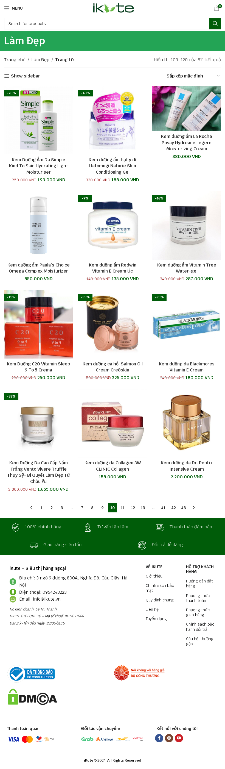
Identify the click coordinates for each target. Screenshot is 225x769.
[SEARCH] (215, 23)
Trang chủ (15, 60)
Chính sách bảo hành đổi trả (200, 627)
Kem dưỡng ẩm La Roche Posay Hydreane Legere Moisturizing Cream (186, 143)
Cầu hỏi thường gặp (199, 641)
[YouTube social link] (179, 738)
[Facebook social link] (159, 738)
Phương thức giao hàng (198, 612)
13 (143, 507)
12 (133, 507)
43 (183, 507)
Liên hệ (152, 609)
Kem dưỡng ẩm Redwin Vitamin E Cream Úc (112, 268)
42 (173, 507)
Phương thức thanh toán (198, 598)
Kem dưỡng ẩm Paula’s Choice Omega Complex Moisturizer (38, 268)
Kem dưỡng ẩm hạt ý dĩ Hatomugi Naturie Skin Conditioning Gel (112, 166)
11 (123, 507)
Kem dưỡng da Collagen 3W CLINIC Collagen (113, 466)
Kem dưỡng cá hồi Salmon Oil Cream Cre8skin (113, 367)
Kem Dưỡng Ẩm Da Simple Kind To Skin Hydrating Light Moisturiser (38, 166)
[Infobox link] (40, 527)
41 (163, 507)
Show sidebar (25, 76)
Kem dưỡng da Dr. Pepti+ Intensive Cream (187, 466)
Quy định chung (160, 600)
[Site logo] (112, 8)
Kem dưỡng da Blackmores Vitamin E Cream (187, 367)
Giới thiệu (154, 576)
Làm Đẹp (40, 60)
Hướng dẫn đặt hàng (199, 583)
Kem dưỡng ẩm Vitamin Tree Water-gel (186, 268)
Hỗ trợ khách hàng (200, 569)
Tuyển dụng (156, 618)
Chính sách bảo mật (160, 588)
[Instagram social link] (169, 738)
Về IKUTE (154, 566)
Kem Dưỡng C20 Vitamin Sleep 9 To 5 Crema (38, 367)
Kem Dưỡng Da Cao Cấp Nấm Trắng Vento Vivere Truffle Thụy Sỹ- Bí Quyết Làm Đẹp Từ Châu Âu (38, 472)
